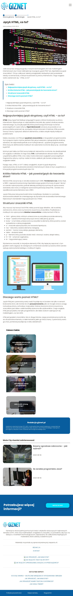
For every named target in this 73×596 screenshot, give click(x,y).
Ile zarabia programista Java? (47, 469)
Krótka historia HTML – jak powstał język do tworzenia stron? (32, 90)
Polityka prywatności (14, 593)
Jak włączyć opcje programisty (21, 385)
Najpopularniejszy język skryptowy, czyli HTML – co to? (30, 87)
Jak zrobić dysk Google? (21, 364)
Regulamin (48, 593)
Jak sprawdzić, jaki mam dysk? (36, 578)
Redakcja (36, 548)
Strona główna (8, 17)
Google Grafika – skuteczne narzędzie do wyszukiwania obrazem (36, 576)
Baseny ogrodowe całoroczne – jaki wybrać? (50, 447)
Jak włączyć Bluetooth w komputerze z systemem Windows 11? (21, 344)
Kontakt (36, 551)
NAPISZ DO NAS (58, 505)
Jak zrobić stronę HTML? (21, 405)
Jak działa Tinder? (36, 584)
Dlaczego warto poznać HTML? (20, 96)
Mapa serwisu (33, 593)
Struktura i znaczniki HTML (18, 93)
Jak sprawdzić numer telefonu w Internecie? (36, 581)
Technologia (19, 17)
